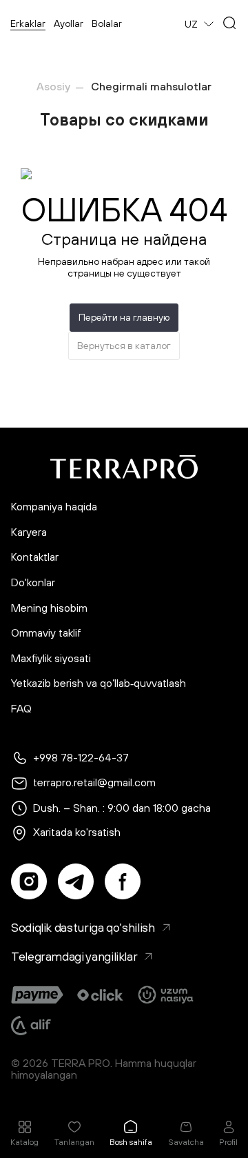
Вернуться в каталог (124, 345)
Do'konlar (33, 582)
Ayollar (68, 23)
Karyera (29, 532)
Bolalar (107, 23)
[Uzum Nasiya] (166, 995)
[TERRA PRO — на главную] (124, 467)
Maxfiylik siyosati (51, 658)
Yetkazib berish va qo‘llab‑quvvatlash (98, 683)
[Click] (100, 995)
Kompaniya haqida (54, 506)
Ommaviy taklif (46, 633)
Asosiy (53, 86)
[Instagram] (29, 881)
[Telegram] (76, 881)
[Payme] (37, 995)
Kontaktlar (35, 557)
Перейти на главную (124, 317)
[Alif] (31, 1025)
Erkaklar (27, 23)
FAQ (21, 709)
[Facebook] (123, 881)
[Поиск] (229, 24)
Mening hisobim (49, 608)
